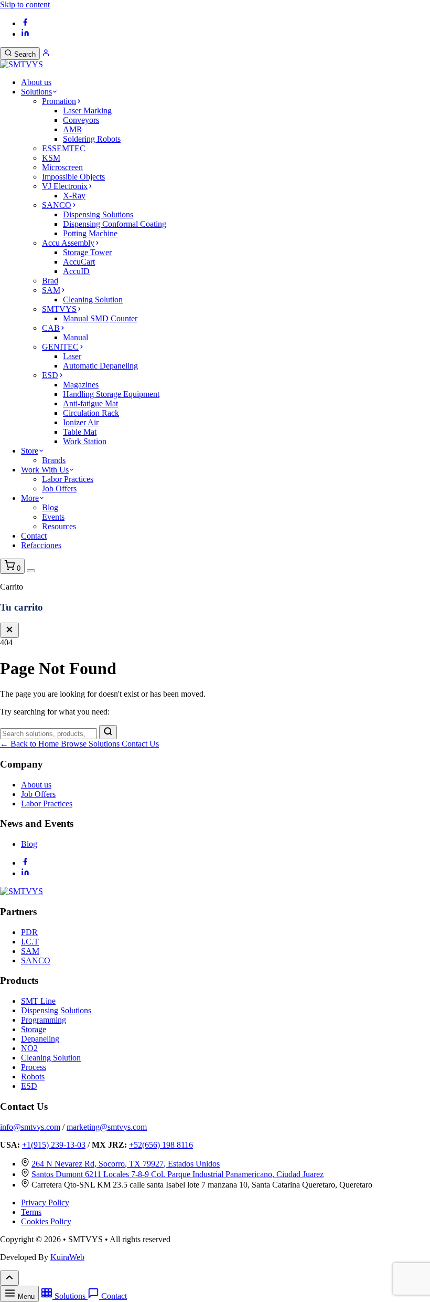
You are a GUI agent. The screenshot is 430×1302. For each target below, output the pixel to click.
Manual (75, 337)
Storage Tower (87, 252)
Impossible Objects (73, 176)
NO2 (29, 1048)
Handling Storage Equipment (111, 394)
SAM (51, 290)
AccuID (76, 271)
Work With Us (45, 469)
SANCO (56, 205)
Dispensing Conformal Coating (114, 223)
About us (36, 82)
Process (33, 1067)
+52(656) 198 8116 (161, 1144)
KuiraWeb (67, 1257)
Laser (72, 356)
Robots (33, 1076)
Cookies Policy (46, 1221)
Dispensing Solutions (98, 214)
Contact (34, 535)
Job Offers (59, 488)
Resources (59, 526)
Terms (31, 1212)
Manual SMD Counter (100, 318)
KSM (51, 157)
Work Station (84, 441)
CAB (51, 327)
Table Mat (79, 431)
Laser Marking (87, 110)
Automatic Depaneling (100, 365)
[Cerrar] (9, 630)
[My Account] (46, 53)
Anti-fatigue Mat (90, 403)
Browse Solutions (91, 743)
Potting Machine (90, 233)
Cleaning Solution (93, 299)
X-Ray (74, 195)
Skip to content (25, 4)
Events (53, 516)
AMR (72, 129)
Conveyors (81, 120)
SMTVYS (59, 308)
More (30, 498)
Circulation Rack (91, 412)
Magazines (81, 384)
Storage (33, 1029)
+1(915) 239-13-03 (53, 1144)
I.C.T (30, 941)
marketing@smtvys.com (107, 1126)
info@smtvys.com (30, 1126)
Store (29, 450)
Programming (43, 1019)
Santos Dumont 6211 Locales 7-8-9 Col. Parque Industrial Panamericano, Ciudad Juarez (177, 1174)
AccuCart (79, 261)
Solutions (36, 91)
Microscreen (62, 167)
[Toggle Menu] (31, 570)
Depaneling (40, 1038)
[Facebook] (25, 23)
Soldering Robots (92, 138)
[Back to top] (9, 1278)
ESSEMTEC (63, 148)
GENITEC (60, 346)
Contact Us (140, 743)
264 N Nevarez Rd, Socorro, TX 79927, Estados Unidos (125, 1163)
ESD (50, 375)
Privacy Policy (45, 1202)
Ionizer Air (81, 422)
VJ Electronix (65, 186)
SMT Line (38, 1000)
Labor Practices (67, 479)
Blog (50, 507)
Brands (54, 460)
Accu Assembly (68, 242)
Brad (50, 280)
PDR (29, 932)
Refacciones (41, 545)
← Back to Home (30, 743)
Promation (59, 101)
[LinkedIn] (25, 33)
